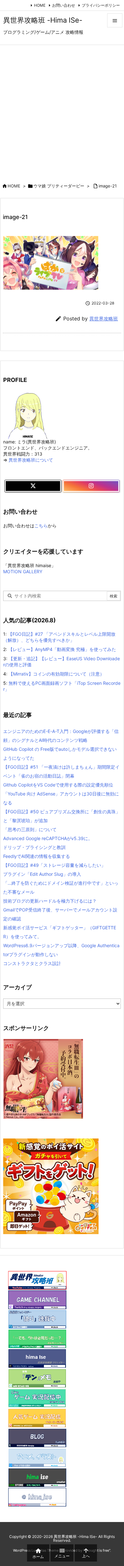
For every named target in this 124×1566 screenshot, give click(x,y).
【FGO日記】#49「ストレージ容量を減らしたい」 (54, 865)
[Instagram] (91, 486)
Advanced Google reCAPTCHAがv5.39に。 (48, 838)
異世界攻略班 (103, 319)
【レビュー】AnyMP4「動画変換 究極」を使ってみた (62, 649)
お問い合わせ (63, 5)
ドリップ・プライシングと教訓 (34, 847)
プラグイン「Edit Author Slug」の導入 (42, 874)
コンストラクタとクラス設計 (32, 963)
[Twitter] (33, 486)
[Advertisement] (62, 110)
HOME (39, 5)
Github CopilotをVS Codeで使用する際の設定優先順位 (58, 784)
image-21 (108, 185)
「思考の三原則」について (30, 829)
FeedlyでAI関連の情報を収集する (36, 856)
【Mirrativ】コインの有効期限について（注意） (56, 674)
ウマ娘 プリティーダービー (58, 185)
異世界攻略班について (31, 460)
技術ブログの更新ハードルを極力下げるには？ (50, 901)
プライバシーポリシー (101, 5)
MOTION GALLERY (22, 571)
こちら (41, 525)
